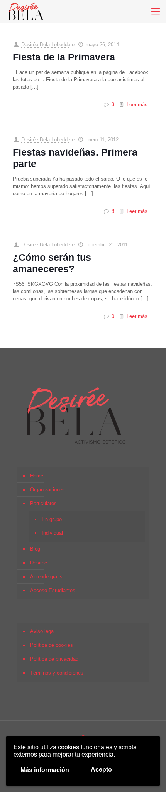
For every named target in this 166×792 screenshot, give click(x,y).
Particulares (43, 503)
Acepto (101, 769)
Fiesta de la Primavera (64, 57)
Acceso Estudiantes (52, 590)
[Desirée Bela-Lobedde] (26, 11)
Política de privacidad (54, 659)
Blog (35, 549)
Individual (52, 533)
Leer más (137, 104)
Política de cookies (51, 645)
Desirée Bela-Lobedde (45, 44)
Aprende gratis (46, 576)
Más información (44, 770)
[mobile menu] (155, 11)
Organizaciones (47, 489)
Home (36, 476)
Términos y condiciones (56, 673)
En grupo (52, 519)
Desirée (38, 563)
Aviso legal (42, 631)
